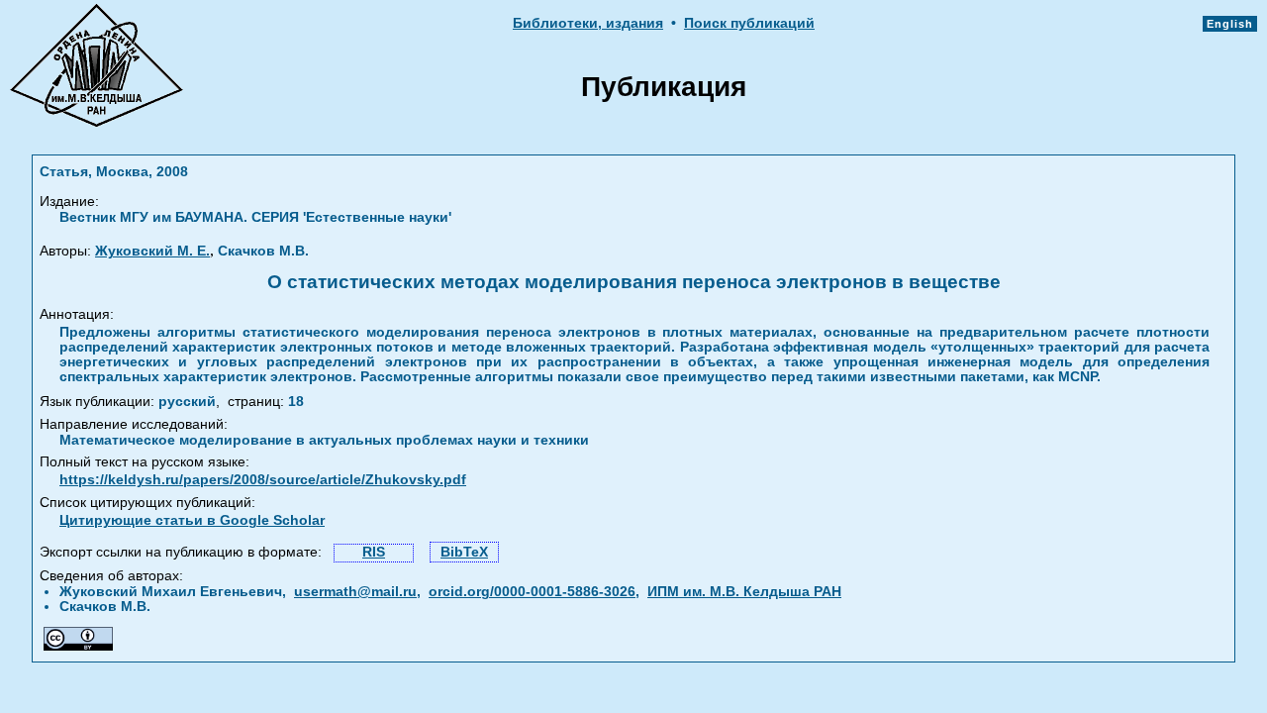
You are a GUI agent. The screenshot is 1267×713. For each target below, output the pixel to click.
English (1230, 24)
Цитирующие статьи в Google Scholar (192, 520)
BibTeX (464, 552)
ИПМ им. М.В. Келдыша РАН (744, 591)
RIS (373, 552)
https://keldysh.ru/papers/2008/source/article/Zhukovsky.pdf (262, 479)
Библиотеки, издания (588, 23)
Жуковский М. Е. (152, 251)
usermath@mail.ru (355, 591)
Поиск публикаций (749, 23)
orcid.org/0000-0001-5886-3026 (532, 591)
